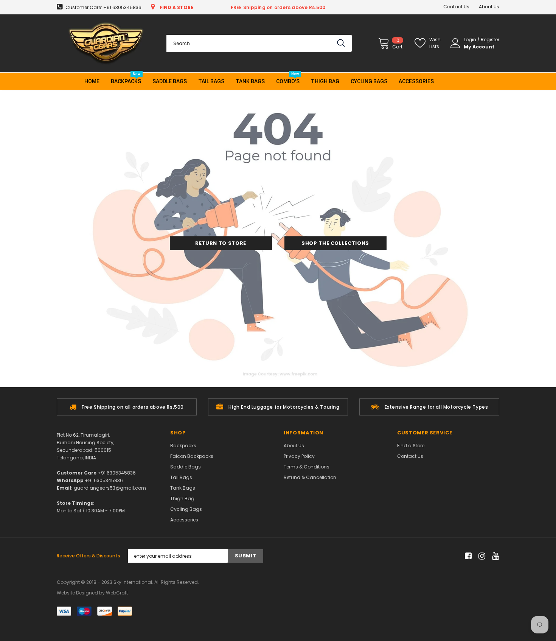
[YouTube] (494, 556)
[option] (126, 406)
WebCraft (117, 593)
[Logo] (106, 43)
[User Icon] (455, 43)
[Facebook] (467, 556)
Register (490, 39)
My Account (479, 47)
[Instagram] (480, 556)
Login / (472, 39)
